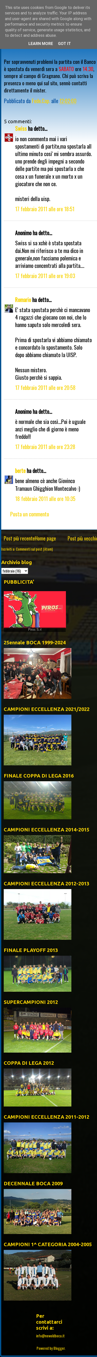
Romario (23, 299)
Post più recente (19, 538)
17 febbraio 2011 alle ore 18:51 (44, 209)
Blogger (59, 1348)
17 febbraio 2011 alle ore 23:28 (45, 447)
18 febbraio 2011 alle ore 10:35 (45, 498)
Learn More (40, 43)
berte (20, 470)
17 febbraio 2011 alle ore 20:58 (45, 387)
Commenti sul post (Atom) (34, 549)
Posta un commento (29, 514)
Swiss (21, 128)
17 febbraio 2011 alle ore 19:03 (45, 276)
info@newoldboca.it (50, 1335)
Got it (64, 43)
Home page (45, 538)
